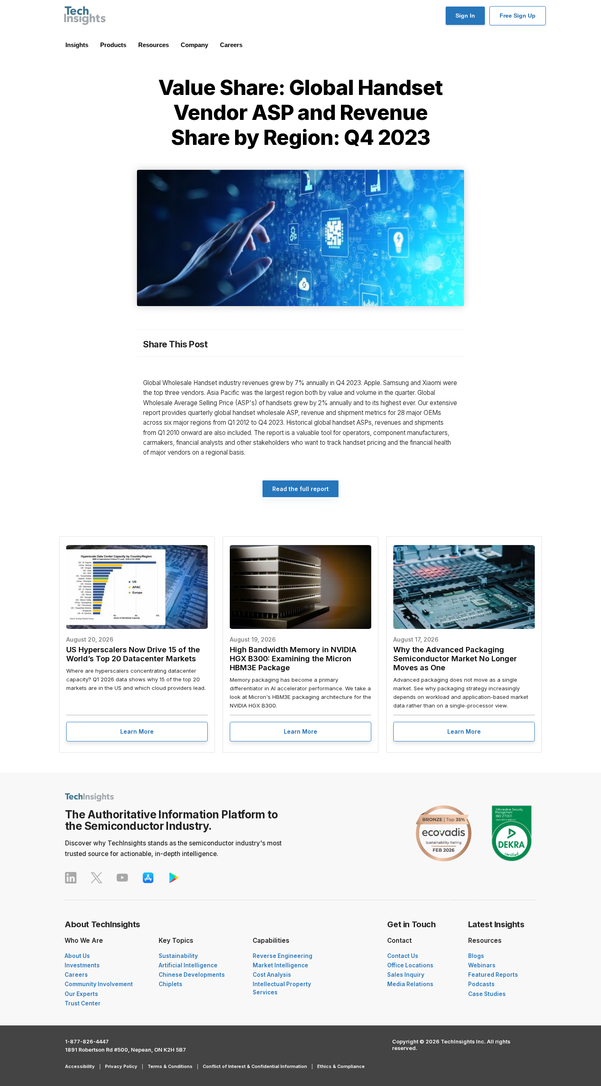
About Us (77, 956)
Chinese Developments (192, 974)
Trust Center (83, 1003)
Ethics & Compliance (341, 1066)
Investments (82, 965)
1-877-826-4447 (87, 1042)
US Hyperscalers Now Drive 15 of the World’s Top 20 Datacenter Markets (133, 654)
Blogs (476, 956)
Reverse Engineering (282, 956)
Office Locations (410, 965)
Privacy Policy (121, 1066)
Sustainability (178, 956)
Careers (231, 44)
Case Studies (487, 994)
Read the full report (300, 488)
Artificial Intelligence (188, 965)
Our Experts (81, 994)
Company (194, 44)
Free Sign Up (518, 15)
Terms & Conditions (170, 1066)
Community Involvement (99, 984)
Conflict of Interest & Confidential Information (255, 1066)
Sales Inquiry (405, 974)
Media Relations (410, 984)
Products (113, 44)
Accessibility (80, 1066)
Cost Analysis (272, 974)
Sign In (465, 15)
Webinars (482, 965)
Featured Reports (493, 974)
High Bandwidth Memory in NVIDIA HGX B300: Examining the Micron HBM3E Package (293, 658)
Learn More (137, 731)
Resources (153, 44)
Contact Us (402, 956)
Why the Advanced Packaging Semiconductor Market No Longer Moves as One (455, 658)
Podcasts (481, 984)
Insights (76, 44)
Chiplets (170, 984)
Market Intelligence (280, 965)
